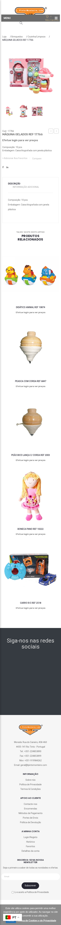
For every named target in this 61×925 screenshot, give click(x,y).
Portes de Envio (30, 818)
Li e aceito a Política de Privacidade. (32, 892)
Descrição (14, 183)
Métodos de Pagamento (31, 813)
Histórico (30, 842)
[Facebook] (3, 167)
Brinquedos (17, 36)
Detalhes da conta (30, 851)
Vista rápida (52, 290)
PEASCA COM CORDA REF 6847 (30, 381)
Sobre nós (30, 780)
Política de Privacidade (30, 784)
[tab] (16, 183)
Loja (4, 36)
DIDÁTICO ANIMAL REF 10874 (30, 307)
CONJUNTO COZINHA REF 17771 (56, 131)
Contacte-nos (30, 804)
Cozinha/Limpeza (36, 36)
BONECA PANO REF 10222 (30, 529)
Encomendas (30, 808)
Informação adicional (26, 187)
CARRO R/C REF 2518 (30, 603)
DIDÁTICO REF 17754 (51, 131)
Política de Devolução (30, 822)
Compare (36, 158)
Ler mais (23, 290)
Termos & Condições (30, 789)
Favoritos (30, 846)
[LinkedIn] (7, 167)
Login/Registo (30, 837)
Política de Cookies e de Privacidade (36, 920)
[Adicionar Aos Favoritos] (9, 290)
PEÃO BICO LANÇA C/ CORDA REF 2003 (30, 455)
